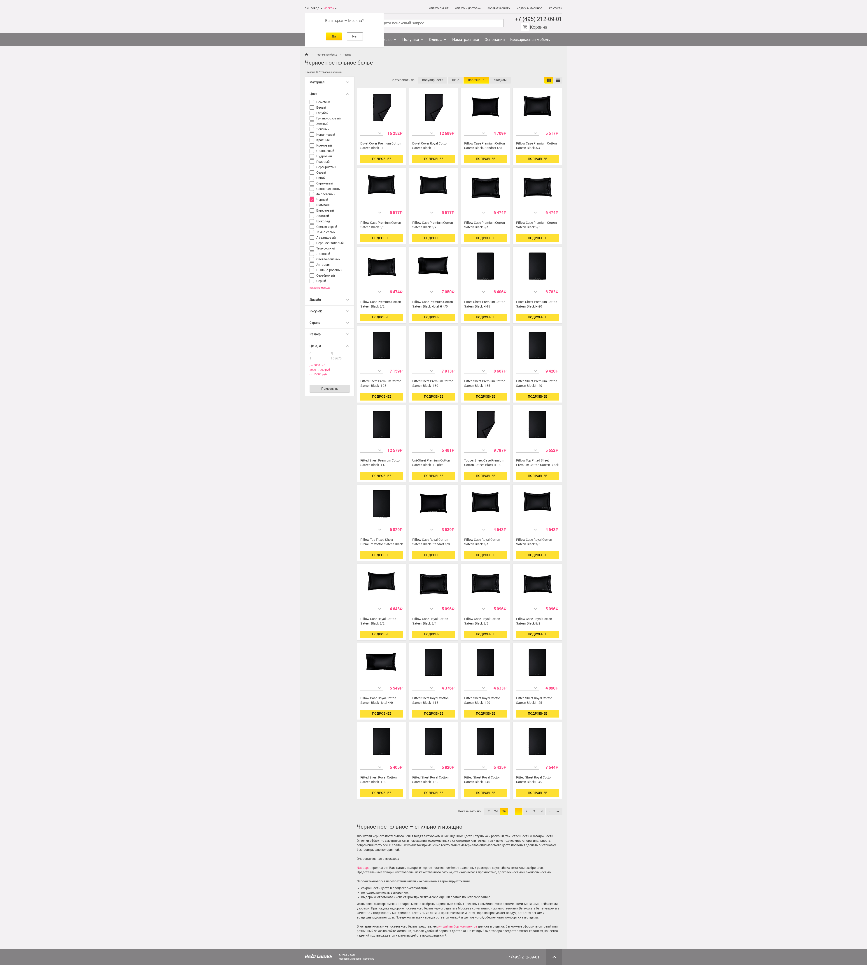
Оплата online (438, 8)
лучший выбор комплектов (457, 926)
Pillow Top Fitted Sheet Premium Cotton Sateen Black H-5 (537, 465)
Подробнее (381, 159)
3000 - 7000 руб (320, 369)
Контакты (555, 8)
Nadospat (364, 868)
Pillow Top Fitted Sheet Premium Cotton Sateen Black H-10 (381, 544)
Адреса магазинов (529, 8)
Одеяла (435, 39)
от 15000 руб (318, 374)
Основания (495, 39)
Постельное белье (326, 54)
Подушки (410, 39)
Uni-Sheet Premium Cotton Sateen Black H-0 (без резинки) (431, 465)
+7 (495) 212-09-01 (538, 19)
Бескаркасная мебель (530, 39)
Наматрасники (465, 39)
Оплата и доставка (468, 8)
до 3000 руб (317, 365)
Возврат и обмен (498, 8)
